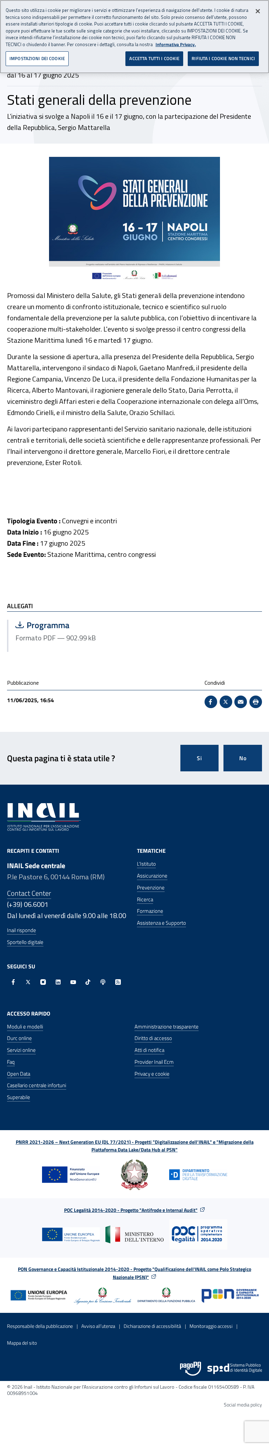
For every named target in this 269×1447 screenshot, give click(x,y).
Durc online (19, 1038)
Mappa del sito (22, 1342)
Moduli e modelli (25, 1027)
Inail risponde (21, 930)
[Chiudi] (257, 11)
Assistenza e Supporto (161, 923)
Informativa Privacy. (176, 44)
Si (199, 758)
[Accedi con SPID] (234, 1369)
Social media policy (243, 1404)
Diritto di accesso (153, 1038)
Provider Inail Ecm (154, 1062)
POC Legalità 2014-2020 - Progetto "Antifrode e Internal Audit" (131, 1210)
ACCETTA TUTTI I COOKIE (154, 58)
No (243, 758)
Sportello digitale (25, 942)
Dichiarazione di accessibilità (152, 1326)
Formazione (150, 911)
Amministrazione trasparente (166, 1027)
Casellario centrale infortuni (36, 1085)
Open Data (18, 1074)
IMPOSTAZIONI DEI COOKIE (37, 58)
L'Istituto (146, 864)
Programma (71, 625)
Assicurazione (152, 876)
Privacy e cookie (152, 1074)
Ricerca (145, 899)
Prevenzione (151, 888)
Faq (11, 1062)
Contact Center (29, 893)
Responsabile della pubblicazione (40, 1326)
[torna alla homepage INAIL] (44, 816)
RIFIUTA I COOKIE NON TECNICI (223, 58)
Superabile (18, 1097)
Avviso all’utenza (98, 1326)
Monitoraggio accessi (211, 1326)
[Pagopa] (190, 1369)
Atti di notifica (149, 1050)
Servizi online (21, 1050)
